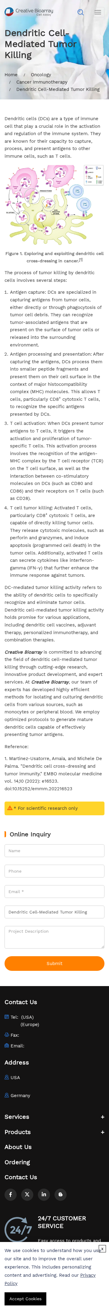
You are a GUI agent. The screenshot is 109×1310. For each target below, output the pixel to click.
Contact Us (21, 1177)
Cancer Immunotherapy (42, 82)
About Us (18, 1146)
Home (11, 74)
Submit (54, 963)
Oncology (41, 74)
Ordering (17, 1162)
